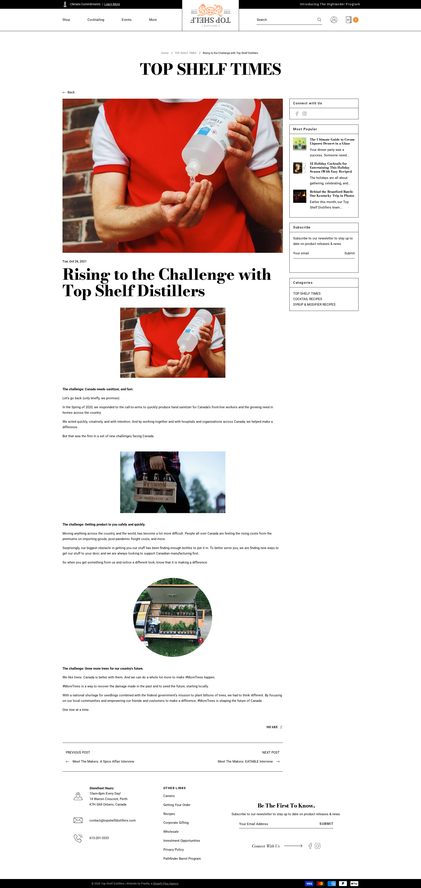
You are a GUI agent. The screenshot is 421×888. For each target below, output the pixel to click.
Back (71, 92)
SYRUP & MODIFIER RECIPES (314, 305)
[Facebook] (297, 114)
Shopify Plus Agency (165, 883)
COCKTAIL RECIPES (307, 299)
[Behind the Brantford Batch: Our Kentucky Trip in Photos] (299, 196)
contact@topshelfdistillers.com (112, 820)
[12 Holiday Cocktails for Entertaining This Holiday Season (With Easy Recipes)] (299, 168)
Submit (349, 253)
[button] (66, 20)
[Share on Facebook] (281, 727)
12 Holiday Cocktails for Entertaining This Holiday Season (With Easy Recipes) (331, 168)
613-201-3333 (99, 838)
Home (164, 53)
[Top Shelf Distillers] (210, 15)
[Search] (319, 20)
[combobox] (289, 20)
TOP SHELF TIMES (185, 53)
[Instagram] (305, 114)
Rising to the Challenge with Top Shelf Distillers (230, 53)
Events (127, 20)
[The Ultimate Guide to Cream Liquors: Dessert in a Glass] (299, 144)
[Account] (334, 19)
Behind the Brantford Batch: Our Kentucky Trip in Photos (332, 194)
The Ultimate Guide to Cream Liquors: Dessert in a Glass (332, 141)
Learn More (112, 4)
